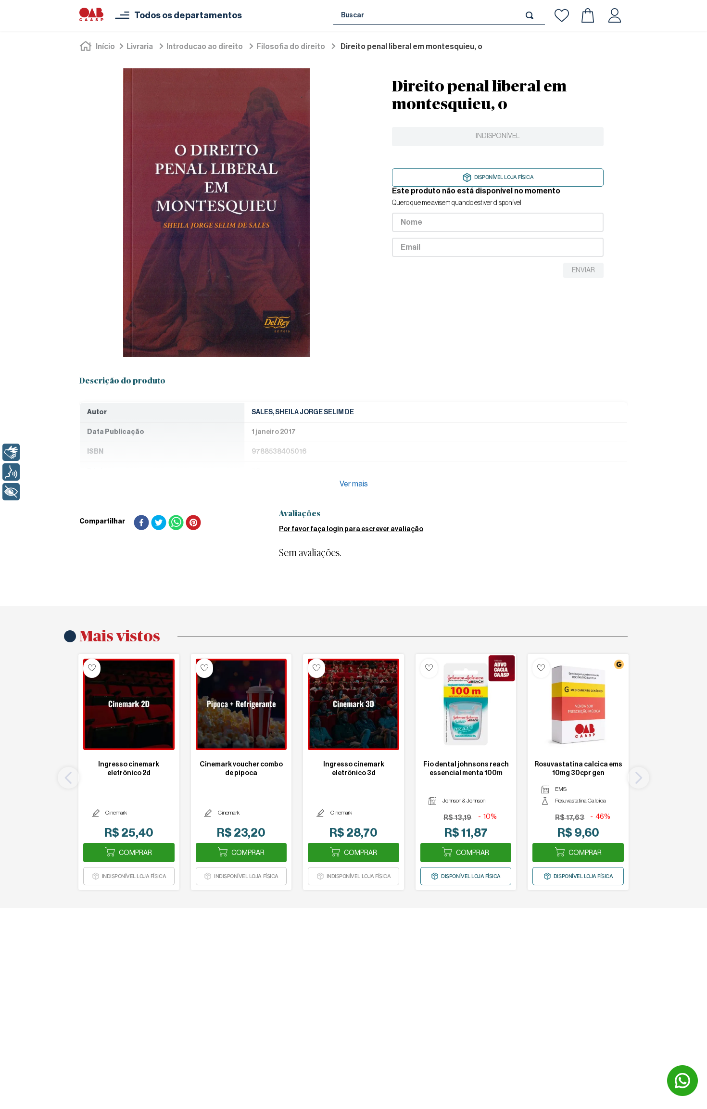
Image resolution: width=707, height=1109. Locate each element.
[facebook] (141, 523)
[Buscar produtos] (531, 15)
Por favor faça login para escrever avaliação (351, 529)
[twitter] (158, 523)
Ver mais (354, 484)
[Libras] (11, 452)
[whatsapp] (176, 523)
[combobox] (439, 15)
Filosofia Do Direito (290, 47)
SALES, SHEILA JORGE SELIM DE (303, 412)
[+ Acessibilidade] (11, 491)
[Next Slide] (638, 778)
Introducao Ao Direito (204, 47)
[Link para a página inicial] (98, 46)
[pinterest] (193, 523)
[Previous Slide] (68, 778)
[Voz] (11, 472)
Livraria (139, 47)
